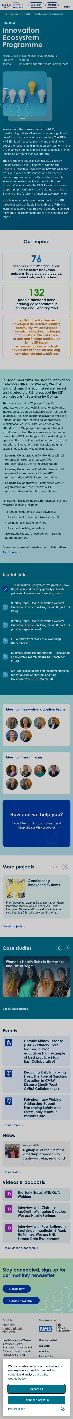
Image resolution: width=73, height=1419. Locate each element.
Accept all (36, 1389)
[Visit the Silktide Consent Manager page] (63, 1409)
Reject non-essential (36, 1400)
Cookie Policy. (17, 1378)
